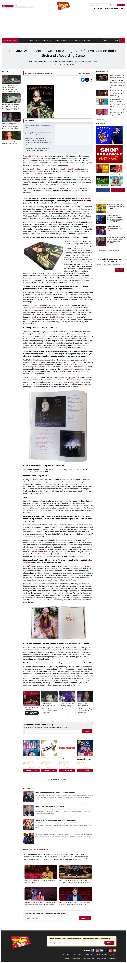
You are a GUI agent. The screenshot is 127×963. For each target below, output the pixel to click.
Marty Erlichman (82, 255)
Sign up (119, 270)
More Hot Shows (103, 190)
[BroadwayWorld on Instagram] (97, 950)
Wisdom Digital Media (86, 958)
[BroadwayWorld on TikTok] (106, 950)
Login (116, 40)
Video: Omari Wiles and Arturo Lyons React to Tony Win (55, 793)
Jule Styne (36, 310)
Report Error (112, 955)
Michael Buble (36, 508)
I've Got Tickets (31, 770)
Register (106, 40)
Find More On (57, 779)
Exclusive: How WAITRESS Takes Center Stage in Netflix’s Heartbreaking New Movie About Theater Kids (10, 121)
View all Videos (101, 119)
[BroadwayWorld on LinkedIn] (101, 950)
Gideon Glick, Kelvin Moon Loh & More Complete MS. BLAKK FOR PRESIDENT (37, 149)
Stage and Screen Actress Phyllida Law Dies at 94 (37, 126)
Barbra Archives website (44, 173)
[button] (122, 40)
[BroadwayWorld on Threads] (110, 950)
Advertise (62, 954)
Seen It (31, 767)
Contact (74, 954)
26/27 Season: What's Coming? (24, 6)
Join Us (81, 954)
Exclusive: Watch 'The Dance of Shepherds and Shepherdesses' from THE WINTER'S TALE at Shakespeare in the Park (38, 141)
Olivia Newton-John (59, 209)
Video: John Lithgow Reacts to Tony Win (49, 806)
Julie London (86, 305)
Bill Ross (68, 367)
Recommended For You (103, 199)
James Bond (53, 571)
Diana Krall (43, 479)
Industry (45, 40)
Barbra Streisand (30, 156)
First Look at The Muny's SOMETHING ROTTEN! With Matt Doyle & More (117, 93)
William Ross (32, 360)
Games (77, 40)
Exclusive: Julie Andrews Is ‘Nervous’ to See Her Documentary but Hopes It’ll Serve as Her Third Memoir (10, 84)
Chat (51, 40)
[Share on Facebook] (83, 80)
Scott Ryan (57, 273)
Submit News (89, 954)
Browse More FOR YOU (78, 718)
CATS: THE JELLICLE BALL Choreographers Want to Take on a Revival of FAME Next (63, 834)
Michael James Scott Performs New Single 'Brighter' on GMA (117, 112)
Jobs (57, 40)
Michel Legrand (79, 259)
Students (64, 40)
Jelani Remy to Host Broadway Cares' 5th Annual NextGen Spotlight (38, 133)
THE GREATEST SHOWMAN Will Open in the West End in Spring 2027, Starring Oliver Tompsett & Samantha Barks (11, 102)
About (68, 954)
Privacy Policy (111, 958)
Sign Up (109, 943)
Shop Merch (8, 6)
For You (31, 689)
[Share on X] (87, 80)
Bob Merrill (48, 310)
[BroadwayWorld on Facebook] (93, 950)
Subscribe (85, 918)
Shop (71, 40)
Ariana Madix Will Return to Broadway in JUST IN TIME (10, 138)
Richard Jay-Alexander (41, 364)
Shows (38, 40)
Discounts (118, 190)
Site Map (104, 954)
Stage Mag (86, 40)
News (32, 40)
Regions (97, 954)
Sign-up (112, 5)
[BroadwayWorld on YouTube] (114, 950)
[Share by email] (91, 80)
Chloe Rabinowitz (42, 849)
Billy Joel (59, 540)
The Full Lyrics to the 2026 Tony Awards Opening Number (55, 820)
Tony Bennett (84, 506)
